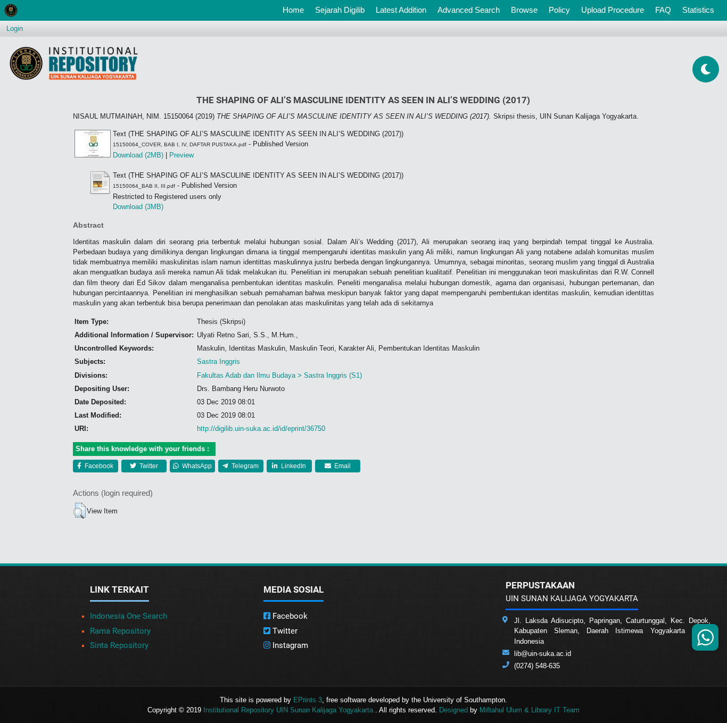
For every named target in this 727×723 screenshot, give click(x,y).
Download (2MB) (138, 155)
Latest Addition (401, 9)
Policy (559, 9)
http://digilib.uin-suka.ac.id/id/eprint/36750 (261, 429)
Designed (453, 710)
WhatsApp (196, 466)
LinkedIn (292, 466)
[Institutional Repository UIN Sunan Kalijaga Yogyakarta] (73, 63)
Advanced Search (468, 9)
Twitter (148, 466)
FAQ (663, 9)
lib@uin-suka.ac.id (542, 654)
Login (14, 28)
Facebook (98, 466)
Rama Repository (120, 631)
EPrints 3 (307, 700)
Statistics (698, 9)
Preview (181, 155)
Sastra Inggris (218, 361)
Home (295, 9)
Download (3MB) (138, 207)
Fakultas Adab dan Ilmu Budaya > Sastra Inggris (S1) (279, 375)
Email (342, 466)
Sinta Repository (119, 645)
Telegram (244, 466)
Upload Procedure (612, 9)
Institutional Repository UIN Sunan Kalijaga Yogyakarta (289, 710)
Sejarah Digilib (340, 9)
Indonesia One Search (128, 616)
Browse (524, 9)
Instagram (289, 645)
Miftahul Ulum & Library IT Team (530, 710)
